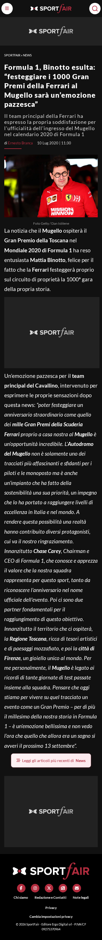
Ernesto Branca (20, 143)
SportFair (12, 55)
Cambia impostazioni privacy (51, 916)
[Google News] (63, 888)
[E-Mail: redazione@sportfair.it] (77, 888)
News (27, 55)
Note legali (81, 897)
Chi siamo (21, 897)
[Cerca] (95, 8)
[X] (49, 888)
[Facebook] (21, 888)
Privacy (51, 908)
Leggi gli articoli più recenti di (54, 760)
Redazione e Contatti (50, 897)
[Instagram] (35, 888)
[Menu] (7, 8)
